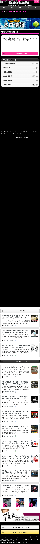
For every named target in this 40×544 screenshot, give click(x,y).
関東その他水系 (9, 63)
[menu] (1, 2)
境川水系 (7, 68)
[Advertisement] (20, 15)
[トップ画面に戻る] (20, 3)
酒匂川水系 (8, 72)
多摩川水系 (8, 80)
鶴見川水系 (8, 84)
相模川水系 (8, 76)
